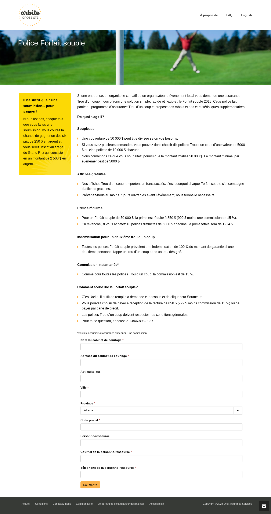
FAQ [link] (229, 15)
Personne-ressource (95, 436)
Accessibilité (156, 503)
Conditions (41, 503)
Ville (84, 387)
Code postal (90, 420)
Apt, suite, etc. (90, 371)
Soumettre (90, 485)
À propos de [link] (209, 15)
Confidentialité (84, 503)
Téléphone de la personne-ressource (108, 467)
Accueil (26, 503)
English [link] (246, 15)
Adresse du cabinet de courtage (104, 355)
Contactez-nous (62, 503)
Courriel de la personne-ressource (106, 452)
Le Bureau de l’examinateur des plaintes (121, 503)
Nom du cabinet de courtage (101, 340)
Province (87, 403)
